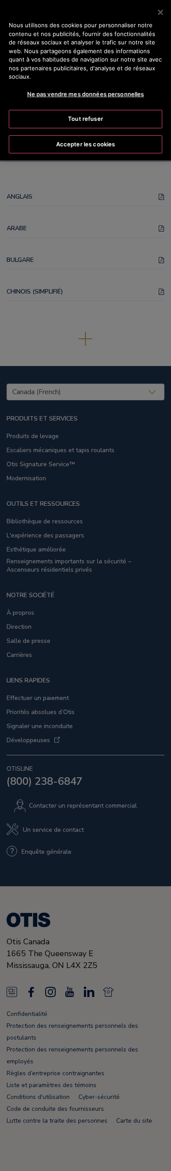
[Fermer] (160, 12)
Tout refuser (85, 118)
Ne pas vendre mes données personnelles (85, 94)
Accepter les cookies (85, 144)
